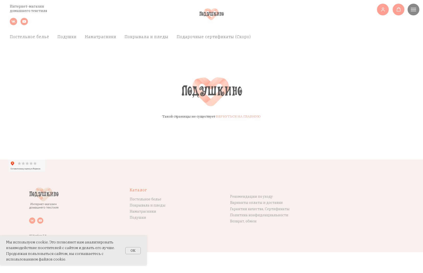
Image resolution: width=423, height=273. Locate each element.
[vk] (13, 24)
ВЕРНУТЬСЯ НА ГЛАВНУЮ (238, 116)
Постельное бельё (29, 36)
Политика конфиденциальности (259, 215)
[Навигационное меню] (413, 9)
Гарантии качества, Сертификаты (260, 209)
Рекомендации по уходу (251, 196)
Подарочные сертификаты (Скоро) (214, 36)
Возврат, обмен (243, 221)
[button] (383, 9)
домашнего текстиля (28, 11)
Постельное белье (145, 199)
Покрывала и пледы (146, 36)
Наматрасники (100, 36)
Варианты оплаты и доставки (256, 202)
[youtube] (24, 24)
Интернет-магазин (27, 6)
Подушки (67, 36)
